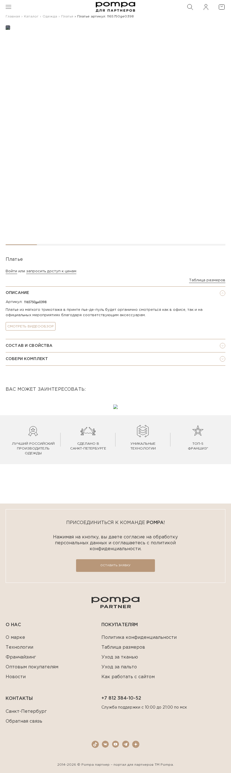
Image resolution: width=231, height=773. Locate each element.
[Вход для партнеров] (205, 7)
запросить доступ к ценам (51, 271)
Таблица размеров (207, 280)
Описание (17, 293)
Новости (16, 677)
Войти (11, 271)
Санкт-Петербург (26, 711)
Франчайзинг (21, 657)
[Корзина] (221, 7)
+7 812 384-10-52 (121, 698)
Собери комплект (27, 359)
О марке (15, 637)
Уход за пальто (119, 667)
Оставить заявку (115, 565)
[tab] (115, 293)
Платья (67, 16)
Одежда (50, 16)
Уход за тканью (119, 657)
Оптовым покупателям (32, 667)
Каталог (31, 16)
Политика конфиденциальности (139, 637)
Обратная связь (24, 721)
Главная (13, 16)
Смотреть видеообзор (30, 326)
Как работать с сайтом (128, 677)
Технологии (19, 647)
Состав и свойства (29, 345)
